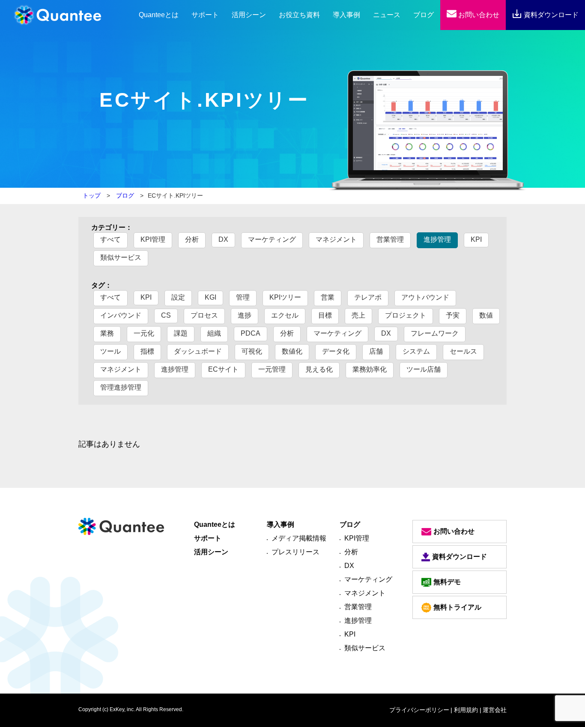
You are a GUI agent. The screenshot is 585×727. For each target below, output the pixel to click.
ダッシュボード (198, 351)
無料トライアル (457, 607)
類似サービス (120, 257)
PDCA (250, 333)
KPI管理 (152, 239)
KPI (476, 239)
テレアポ (368, 297)
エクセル (284, 315)
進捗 (244, 315)
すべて (110, 239)
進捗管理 (437, 239)
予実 (453, 315)
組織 (214, 333)
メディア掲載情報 (299, 538)
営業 (327, 297)
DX (223, 239)
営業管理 (390, 239)
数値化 (292, 351)
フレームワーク (435, 333)
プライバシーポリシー (419, 709)
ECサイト (223, 369)
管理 (243, 297)
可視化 (252, 351)
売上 (358, 315)
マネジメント (336, 239)
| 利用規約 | (466, 709)
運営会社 (495, 709)
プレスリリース (295, 552)
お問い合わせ (478, 14)
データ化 (335, 351)
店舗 (376, 351)
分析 (192, 239)
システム (416, 351)
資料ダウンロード (550, 14)
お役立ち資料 (299, 14)
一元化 (144, 333)
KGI (210, 297)
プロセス (204, 315)
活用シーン (249, 14)
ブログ (423, 14)
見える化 (319, 369)
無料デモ (447, 582)
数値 (486, 315)
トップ (92, 195)
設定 (178, 297)
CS (166, 315)
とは (159, 14)
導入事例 (346, 14)
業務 (107, 333)
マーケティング (272, 239)
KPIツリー (285, 297)
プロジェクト (405, 315)
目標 (325, 315)
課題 (181, 333)
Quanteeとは (214, 524)
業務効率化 (369, 369)
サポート (205, 14)
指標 (147, 351)
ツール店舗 (423, 369)
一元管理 (272, 369)
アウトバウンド (425, 297)
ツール (110, 351)
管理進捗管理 (120, 387)
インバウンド (120, 315)
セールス (463, 351)
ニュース (386, 14)
